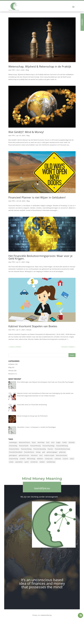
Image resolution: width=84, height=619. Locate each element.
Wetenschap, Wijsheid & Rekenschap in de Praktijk (39, 66)
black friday (41, 442)
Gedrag (38, 452)
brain (47, 442)
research (65, 459)
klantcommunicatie (61, 455)
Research (11, 374)
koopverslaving (13, 459)
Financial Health (23, 446)
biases (34, 442)
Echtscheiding (13, 446)
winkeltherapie (51, 462)
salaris (72, 459)
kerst (41, 455)
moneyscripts (49, 459)
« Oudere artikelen (14, 347)
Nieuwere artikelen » (68, 347)
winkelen (42, 462)
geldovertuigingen (52, 452)
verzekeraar (34, 462)
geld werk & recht (24, 455)
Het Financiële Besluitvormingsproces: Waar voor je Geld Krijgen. (40, 257)
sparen (27, 462)
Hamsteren (34, 455)
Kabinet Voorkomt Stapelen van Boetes (32, 326)
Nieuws (28, 330)
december (72, 442)
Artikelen (11, 364)
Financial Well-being (62, 446)
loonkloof (22, 459)
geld (43, 452)
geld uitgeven (13, 455)
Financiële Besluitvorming (62, 449)
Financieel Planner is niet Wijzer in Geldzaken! (37, 197)
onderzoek (58, 459)
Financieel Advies (14, 449)
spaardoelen (19, 462)
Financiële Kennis (29, 452)
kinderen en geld (49, 455)
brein (52, 442)
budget (58, 442)
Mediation (40, 459)
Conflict (64, 442)
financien (50, 449)
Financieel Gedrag (26, 449)
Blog (27, 70)
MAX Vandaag (31, 459)
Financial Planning (35, 446)
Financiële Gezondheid (15, 452)
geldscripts (62, 452)
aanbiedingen (13, 442)
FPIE (13, 70)
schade (11, 462)
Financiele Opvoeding (39, 449)
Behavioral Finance (24, 442)
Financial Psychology (48, 446)
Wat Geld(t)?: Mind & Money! (26, 132)
